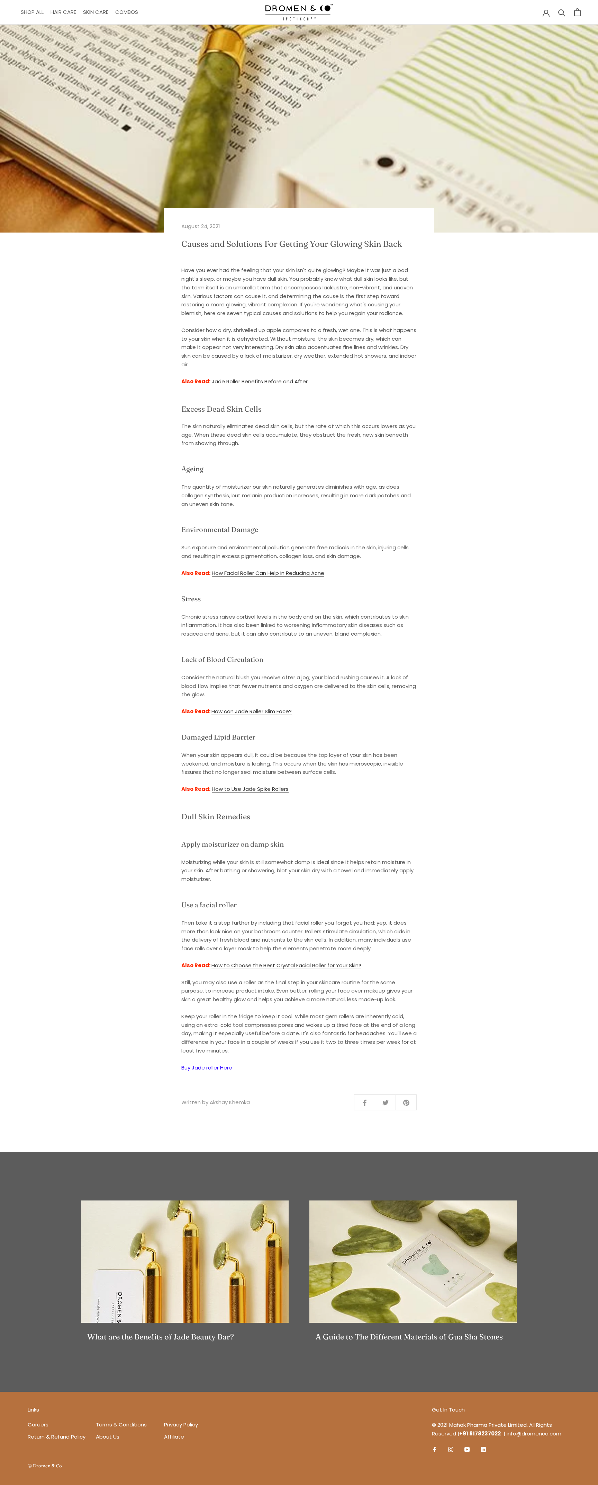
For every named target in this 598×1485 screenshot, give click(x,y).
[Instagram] (450, 1449)
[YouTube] (467, 1449)
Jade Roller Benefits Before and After (260, 381)
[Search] (561, 12)
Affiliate (174, 1436)
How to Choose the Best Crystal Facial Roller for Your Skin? (286, 965)
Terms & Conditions (124, 1424)
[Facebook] (434, 1449)
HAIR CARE (63, 12)
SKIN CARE (95, 12)
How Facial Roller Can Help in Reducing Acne (268, 573)
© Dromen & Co (45, 1465)
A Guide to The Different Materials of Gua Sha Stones (409, 1337)
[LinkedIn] (483, 1449)
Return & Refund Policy (56, 1436)
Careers (38, 1424)
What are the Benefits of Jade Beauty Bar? (160, 1337)
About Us (107, 1436)
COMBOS (126, 12)
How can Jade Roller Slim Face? (251, 711)
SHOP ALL (32, 12)
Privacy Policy (181, 1424)
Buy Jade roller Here (206, 1067)
